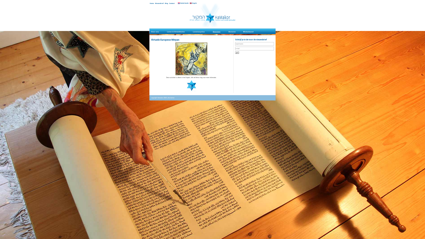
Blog (166, 3)
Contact (172, 3)
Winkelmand (248, 32)
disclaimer (171, 98)
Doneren (232, 32)
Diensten (216, 32)
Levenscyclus (199, 32)
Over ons (155, 32)
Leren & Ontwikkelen (176, 32)
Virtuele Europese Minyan (165, 39)
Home (152, 3)
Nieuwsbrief (159, 3)
